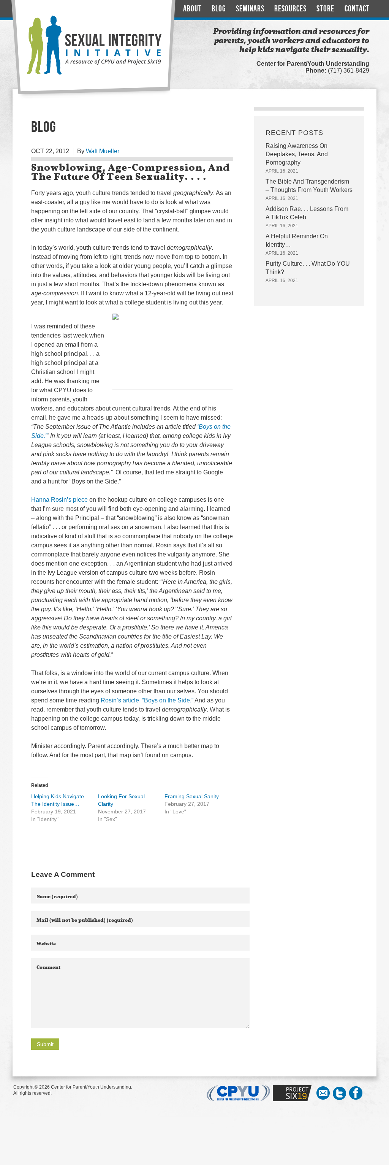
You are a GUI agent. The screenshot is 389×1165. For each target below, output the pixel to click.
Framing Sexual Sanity (191, 796)
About (192, 9)
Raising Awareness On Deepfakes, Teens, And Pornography (297, 154)
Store (325, 9)
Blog (219, 9)
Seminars (250, 9)
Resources (290, 9)
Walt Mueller (102, 151)
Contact (357, 9)
